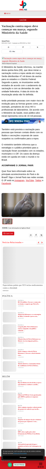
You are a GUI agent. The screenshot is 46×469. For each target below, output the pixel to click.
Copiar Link (9, 233)
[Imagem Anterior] (4, 205)
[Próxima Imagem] (41, 205)
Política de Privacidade (20, 453)
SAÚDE (23, 20)
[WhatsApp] (10, 465)
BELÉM (6, 376)
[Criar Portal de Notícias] (40, 465)
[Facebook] (23, 47)
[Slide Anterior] (38, 242)
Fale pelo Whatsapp (19, 464)
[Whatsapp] (8, 47)
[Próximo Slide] (42, 242)
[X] (37, 47)
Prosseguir (23, 457)
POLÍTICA (7, 296)
